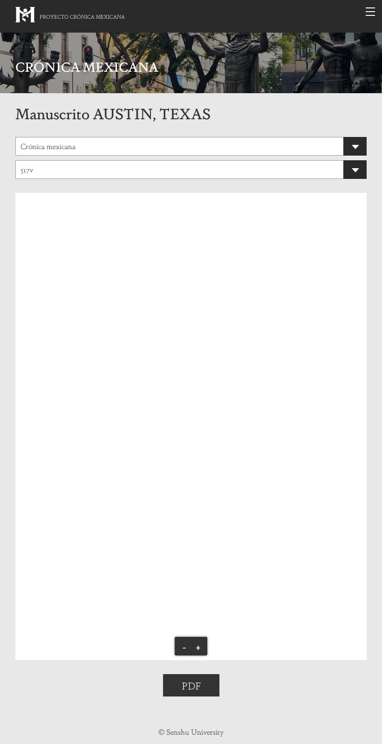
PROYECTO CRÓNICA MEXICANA (82, 16)
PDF (191, 685)
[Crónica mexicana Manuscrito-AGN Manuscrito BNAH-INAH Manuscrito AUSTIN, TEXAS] (191, 146)
